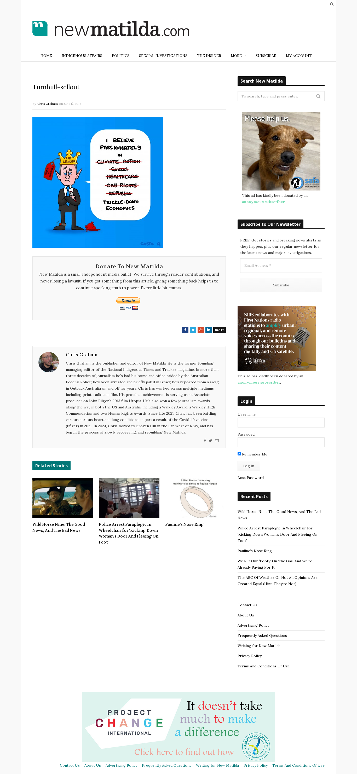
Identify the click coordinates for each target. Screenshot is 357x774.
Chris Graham (47, 104)
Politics (120, 55)
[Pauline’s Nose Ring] (195, 498)
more (219, 329)
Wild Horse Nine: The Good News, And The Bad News (58, 527)
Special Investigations (163, 55)
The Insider (209, 55)
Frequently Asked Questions (262, 635)
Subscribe (266, 55)
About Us (246, 615)
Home (46, 55)
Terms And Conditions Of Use (264, 666)
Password (246, 434)
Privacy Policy (250, 656)
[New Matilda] (110, 29)
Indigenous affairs (82, 55)
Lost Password (251, 477)
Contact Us (247, 605)
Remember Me (254, 454)
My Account (299, 55)
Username (247, 414)
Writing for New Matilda (259, 645)
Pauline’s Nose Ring (184, 524)
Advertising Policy (253, 625)
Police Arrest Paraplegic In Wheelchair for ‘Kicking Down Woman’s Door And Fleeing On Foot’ (128, 533)
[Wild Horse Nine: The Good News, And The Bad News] (62, 498)
